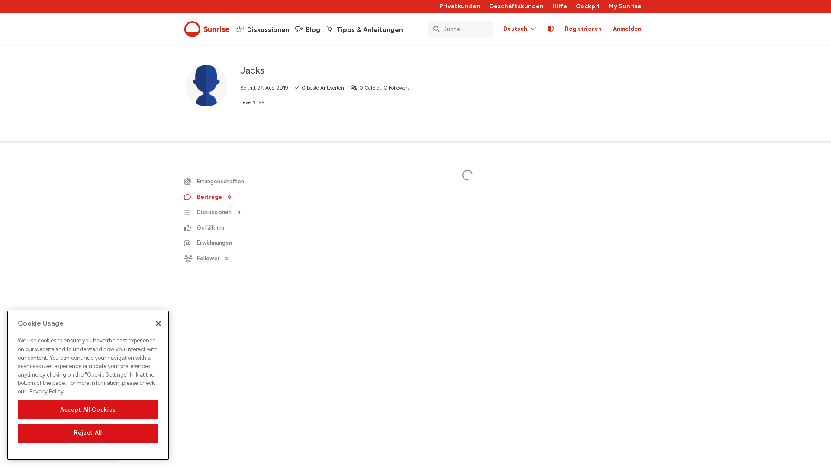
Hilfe (559, 6)
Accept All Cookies (88, 409)
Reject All (88, 433)
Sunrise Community (206, 29)
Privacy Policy (46, 391)
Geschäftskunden (516, 6)
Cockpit (588, 6)
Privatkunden (459, 6)
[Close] (158, 323)
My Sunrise (625, 6)
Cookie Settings (106, 374)
